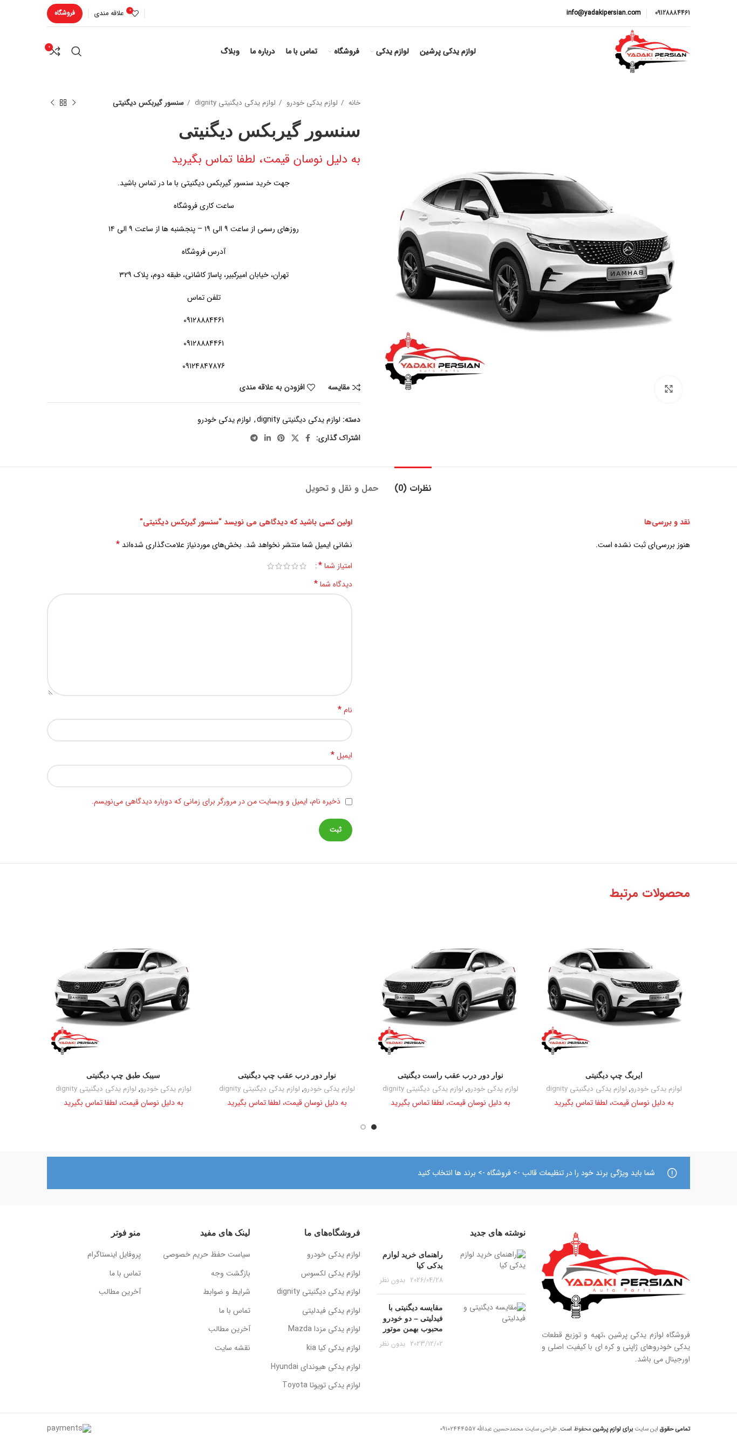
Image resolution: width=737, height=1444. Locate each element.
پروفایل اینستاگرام (114, 1255)
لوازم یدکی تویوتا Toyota (321, 1385)
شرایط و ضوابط (226, 1292)
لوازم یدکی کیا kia (333, 1348)
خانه (353, 103)
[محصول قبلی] (74, 103)
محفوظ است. (595, 1429)
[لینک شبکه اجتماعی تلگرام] (254, 438)
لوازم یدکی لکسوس (330, 1273)
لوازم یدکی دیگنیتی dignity (234, 103)
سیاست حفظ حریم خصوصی (206, 1255)
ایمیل (341, 755)
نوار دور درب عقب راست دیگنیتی (450, 1075)
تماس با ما (234, 1311)
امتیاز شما (335, 566)
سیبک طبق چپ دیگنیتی (123, 1075)
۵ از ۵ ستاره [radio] (271, 566)
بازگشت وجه (230, 1273)
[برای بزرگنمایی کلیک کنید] (668, 389)
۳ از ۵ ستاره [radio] (287, 566)
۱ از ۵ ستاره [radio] (303, 566)
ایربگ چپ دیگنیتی (614, 1075)
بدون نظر (392, 1280)
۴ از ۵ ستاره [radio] (279, 566)
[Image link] (616, 1274)
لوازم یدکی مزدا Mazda (324, 1329)
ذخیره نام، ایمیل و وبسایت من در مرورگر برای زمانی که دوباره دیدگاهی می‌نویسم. (216, 801)
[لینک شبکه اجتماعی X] (295, 438)
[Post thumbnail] (488, 1268)
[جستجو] (76, 51)
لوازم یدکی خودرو (311, 103)
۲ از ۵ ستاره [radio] (295, 566)
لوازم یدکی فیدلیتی (331, 1311)
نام (345, 710)
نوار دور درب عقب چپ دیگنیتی (287, 1075)
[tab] (413, 483)
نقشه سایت (232, 1348)
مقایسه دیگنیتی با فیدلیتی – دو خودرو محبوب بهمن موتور (413, 1318)
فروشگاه (64, 13)
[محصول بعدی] (52, 103)
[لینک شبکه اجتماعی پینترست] (281, 438)
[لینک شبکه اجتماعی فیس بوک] (307, 438)
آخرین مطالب (229, 1329)
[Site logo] (652, 51)
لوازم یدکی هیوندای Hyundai (315, 1367)
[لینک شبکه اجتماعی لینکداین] (267, 438)
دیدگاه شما (333, 584)
